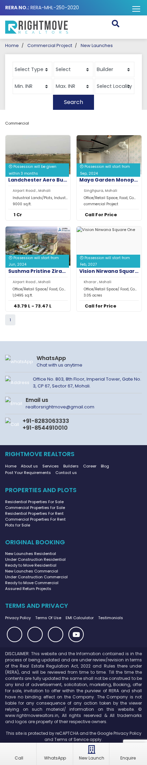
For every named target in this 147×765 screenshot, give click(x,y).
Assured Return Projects (28, 588)
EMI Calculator (80, 618)
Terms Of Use (48, 618)
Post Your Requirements (28, 472)
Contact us (66, 472)
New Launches (97, 45)
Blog (105, 466)
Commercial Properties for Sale (35, 507)
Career (89, 466)
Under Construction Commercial (36, 577)
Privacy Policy (18, 618)
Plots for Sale (17, 525)
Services (50, 466)
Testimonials (110, 618)
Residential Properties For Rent (34, 513)
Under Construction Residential (35, 559)
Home (12, 45)
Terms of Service (71, 739)
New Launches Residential (30, 553)
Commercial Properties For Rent (35, 519)
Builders (71, 466)
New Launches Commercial (31, 571)
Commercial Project (49, 45)
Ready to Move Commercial (31, 583)
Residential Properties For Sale (34, 502)
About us (29, 466)
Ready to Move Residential (30, 565)
